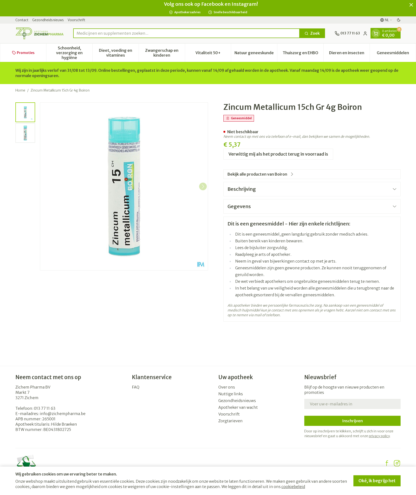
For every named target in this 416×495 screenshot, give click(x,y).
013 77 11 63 (44, 408)
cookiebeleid (293, 486)
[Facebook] (386, 463)
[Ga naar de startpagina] (39, 33)
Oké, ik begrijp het (377, 480)
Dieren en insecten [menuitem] (349, 54)
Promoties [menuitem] (25, 53)
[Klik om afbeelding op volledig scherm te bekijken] (124, 186)
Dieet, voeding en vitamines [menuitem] (118, 53)
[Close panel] (411, 5)
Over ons (226, 387)
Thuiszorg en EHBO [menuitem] (303, 54)
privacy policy (379, 436)
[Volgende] (203, 186)
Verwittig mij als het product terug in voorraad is (278, 154)
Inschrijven (352, 420)
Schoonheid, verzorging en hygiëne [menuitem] (74, 53)
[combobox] (186, 33)
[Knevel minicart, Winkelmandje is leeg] (375, 33)
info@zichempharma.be (62, 413)
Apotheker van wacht (238, 407)
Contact (21, 20)
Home (20, 90)
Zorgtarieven (230, 420)
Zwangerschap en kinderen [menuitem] (165, 53)
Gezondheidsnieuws (48, 20)
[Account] (365, 33)
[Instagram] (397, 463)
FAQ (135, 387)
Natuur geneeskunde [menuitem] (255, 54)
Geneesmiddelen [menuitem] (396, 54)
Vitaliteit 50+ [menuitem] (213, 54)
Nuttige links (230, 393)
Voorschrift (76, 20)
